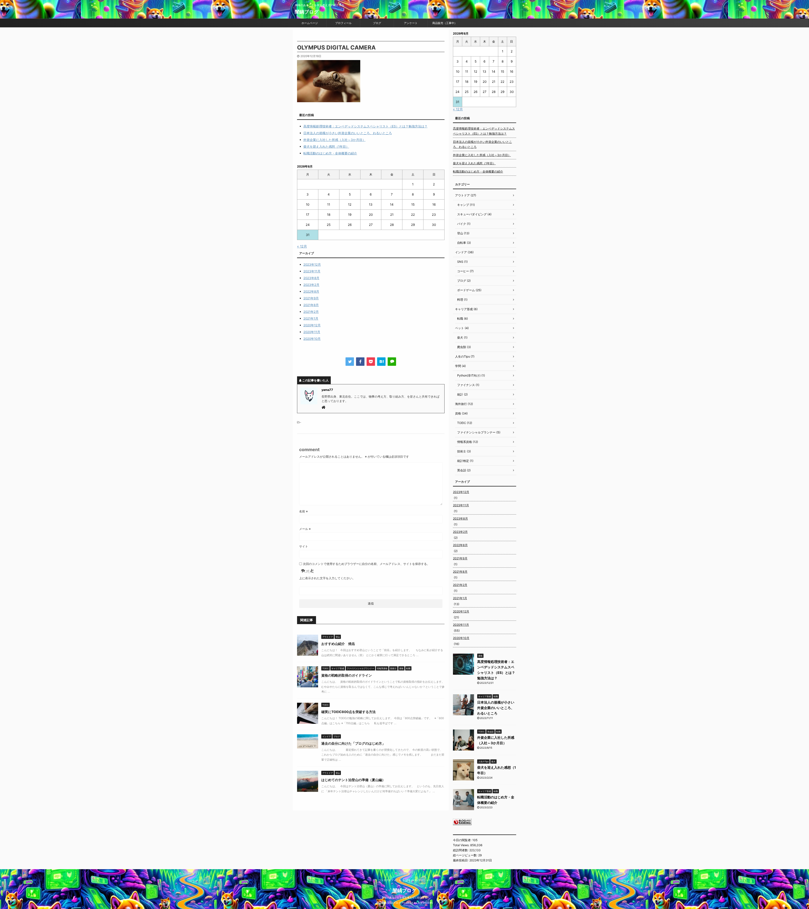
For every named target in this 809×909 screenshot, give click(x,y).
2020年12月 (312, 325)
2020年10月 (312, 339)
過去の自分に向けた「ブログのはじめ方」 (353, 743)
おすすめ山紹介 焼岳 (338, 644)
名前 (303, 511)
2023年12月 (312, 265)
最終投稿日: (461, 860)
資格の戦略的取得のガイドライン (346, 675)
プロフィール (343, 23)
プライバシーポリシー (418, 880)
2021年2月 (311, 312)
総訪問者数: (461, 850)
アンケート (411, 23)
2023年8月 (311, 278)
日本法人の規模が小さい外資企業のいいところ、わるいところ (347, 133)
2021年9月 (311, 298)
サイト (303, 546)
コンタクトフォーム (389, 880)
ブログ (377, 23)
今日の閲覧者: (462, 840)
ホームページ (309, 23)
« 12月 (302, 246)
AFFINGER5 (425, 902)
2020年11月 (311, 332)
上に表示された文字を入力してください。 (327, 578)
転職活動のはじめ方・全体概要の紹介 (330, 153)
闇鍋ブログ (307, 12)
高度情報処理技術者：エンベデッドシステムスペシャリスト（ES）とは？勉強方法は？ (365, 126)
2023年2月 (311, 285)
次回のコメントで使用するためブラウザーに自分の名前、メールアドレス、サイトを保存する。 (366, 564)
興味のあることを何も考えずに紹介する (404, 897)
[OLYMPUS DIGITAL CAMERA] (381, 361)
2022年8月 (311, 292)
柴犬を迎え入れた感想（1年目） (326, 147)
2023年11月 (311, 271)
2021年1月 (310, 318)
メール (305, 529)
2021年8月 (311, 305)
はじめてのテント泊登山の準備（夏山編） (353, 780)
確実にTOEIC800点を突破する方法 (348, 712)
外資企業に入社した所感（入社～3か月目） (334, 140)
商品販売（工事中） (444, 23)
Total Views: (461, 845)
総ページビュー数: (465, 855)
